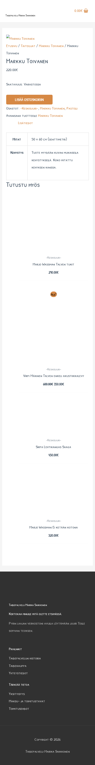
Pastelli (72, 108)
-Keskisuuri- (29, 108)
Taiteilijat (28, 45)
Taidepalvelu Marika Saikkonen (20, 15)
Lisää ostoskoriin (29, 99)
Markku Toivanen (51, 45)
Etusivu (11, 45)
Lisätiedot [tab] (25, 122)
